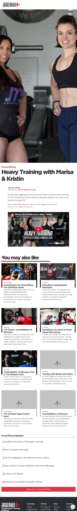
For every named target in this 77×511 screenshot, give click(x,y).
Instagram (70, 507)
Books (56, 509)
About (29, 507)
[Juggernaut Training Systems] (11, 5)
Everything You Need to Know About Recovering (57, 331)
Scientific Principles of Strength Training (23, 442)
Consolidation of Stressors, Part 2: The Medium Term (19, 373)
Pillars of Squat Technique (16, 450)
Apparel (57, 507)
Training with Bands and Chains (57, 374)
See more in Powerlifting (38, 489)
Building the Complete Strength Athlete (23, 482)
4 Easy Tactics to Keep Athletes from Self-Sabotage (28, 466)
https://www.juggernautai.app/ (20, 207)
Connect (69, 504)
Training (6, 327)
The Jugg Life (46, 507)
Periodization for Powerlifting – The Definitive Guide (19, 286)
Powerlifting (8, 167)
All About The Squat (13, 474)
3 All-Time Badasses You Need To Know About (26, 458)
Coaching (30, 504)
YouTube (69, 509)
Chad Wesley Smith (27, 190)
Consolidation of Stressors (55, 414)
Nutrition (45, 282)
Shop (56, 504)
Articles (44, 504)
